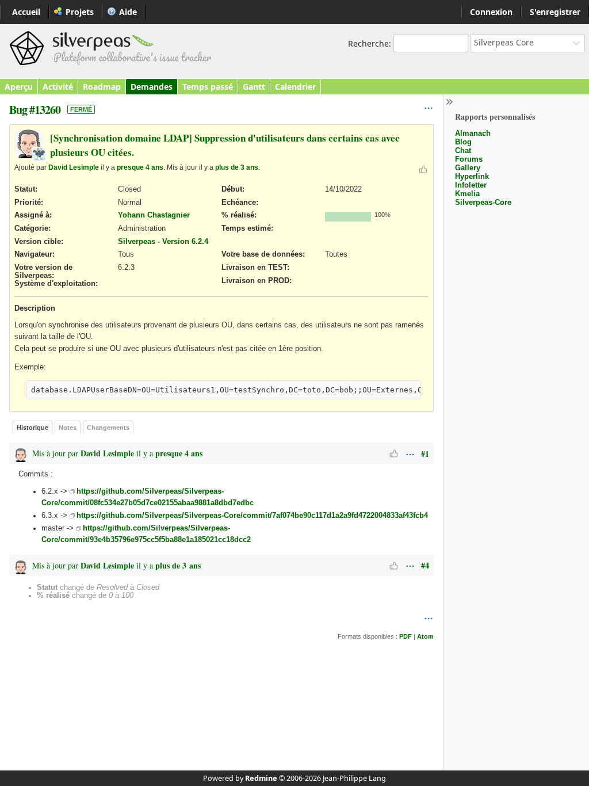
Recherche (368, 43)
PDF (405, 636)
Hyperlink (472, 176)
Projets (80, 11)
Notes (68, 427)
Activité (58, 86)
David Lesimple (73, 167)
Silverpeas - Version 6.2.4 (163, 242)
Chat (463, 150)
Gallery (467, 167)
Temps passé (207, 86)
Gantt (254, 86)
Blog (463, 142)
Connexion (491, 11)
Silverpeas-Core (483, 202)
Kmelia (467, 193)
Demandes (152, 86)
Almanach (473, 133)
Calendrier (295, 86)
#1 (425, 454)
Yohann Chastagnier (154, 215)
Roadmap (102, 86)
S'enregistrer (555, 11)
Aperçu (19, 86)
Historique (32, 427)
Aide (128, 11)
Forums (469, 159)
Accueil (26, 11)
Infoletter (471, 185)
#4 (425, 565)
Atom (425, 636)
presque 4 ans (140, 167)
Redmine (261, 778)
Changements (108, 427)
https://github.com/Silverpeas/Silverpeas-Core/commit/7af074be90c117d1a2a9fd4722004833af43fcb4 (252, 516)
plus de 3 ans (236, 167)
